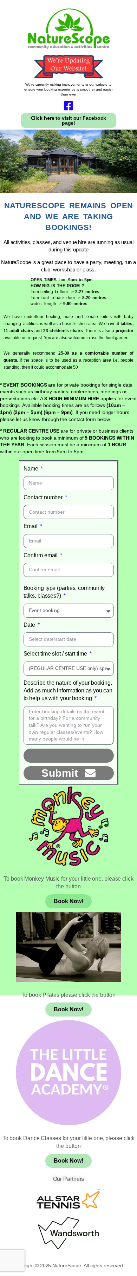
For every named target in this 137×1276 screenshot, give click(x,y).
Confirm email (41, 555)
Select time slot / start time (56, 654)
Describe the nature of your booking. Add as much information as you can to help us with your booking (68, 691)
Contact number (44, 497)
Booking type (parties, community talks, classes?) (64, 592)
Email (31, 526)
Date (30, 625)
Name (32, 469)
